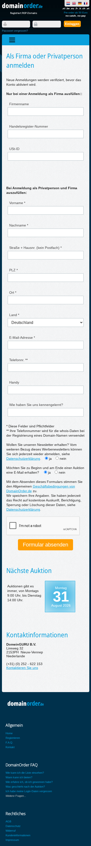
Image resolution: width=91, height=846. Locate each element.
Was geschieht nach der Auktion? (25, 786)
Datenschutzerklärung (23, 459)
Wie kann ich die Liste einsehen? (25, 772)
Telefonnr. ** (18, 360)
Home (9, 733)
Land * (14, 315)
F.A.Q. (9, 742)
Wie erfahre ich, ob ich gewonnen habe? (29, 781)
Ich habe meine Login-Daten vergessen (29, 791)
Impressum (12, 839)
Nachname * (18, 225)
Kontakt (10, 747)
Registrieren (13, 737)
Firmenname (19, 104)
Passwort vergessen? (15, 30)
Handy (14, 382)
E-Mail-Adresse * (22, 337)
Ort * (12, 292)
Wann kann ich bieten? (19, 777)
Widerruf (11, 830)
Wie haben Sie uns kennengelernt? (36, 405)
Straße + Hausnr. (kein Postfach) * (35, 248)
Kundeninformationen (18, 835)
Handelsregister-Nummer (28, 126)
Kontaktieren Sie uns (22, 668)
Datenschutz (13, 826)
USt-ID (14, 149)
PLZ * (13, 270)
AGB (8, 821)
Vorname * (17, 203)
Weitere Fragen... (16, 795)
